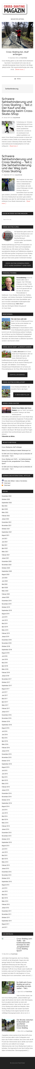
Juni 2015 (5, 774)
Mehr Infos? (19, 304)
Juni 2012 (5, 891)
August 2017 (5, 689)
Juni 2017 (5, 695)
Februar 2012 (6, 904)
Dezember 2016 (6, 715)
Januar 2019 (5, 636)
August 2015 (5, 767)
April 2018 (5, 666)
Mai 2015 (4, 777)
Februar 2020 (6, 594)
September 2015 (7, 764)
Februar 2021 (6, 555)
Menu (19, 79)
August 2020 (5, 574)
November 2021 (6, 525)
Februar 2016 (6, 747)
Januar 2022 (5, 519)
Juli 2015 (4, 770)
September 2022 (7, 502)
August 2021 (5, 535)
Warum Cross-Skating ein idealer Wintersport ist (16, 450)
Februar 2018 (6, 672)
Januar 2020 (5, 597)
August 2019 (5, 613)
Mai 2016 (4, 738)
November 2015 (6, 757)
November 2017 (6, 679)
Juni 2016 (5, 734)
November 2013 (6, 836)
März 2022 (5, 512)
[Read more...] (14, 146)
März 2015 (5, 783)
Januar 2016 (5, 751)
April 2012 (5, 898)
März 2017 (5, 705)
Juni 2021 (5, 542)
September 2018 (7, 649)
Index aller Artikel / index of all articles (15, 481)
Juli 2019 (4, 617)
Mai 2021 (4, 545)
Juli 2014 (4, 810)
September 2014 (7, 803)
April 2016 (5, 741)
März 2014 (5, 823)
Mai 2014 (4, 816)
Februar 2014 (6, 826)
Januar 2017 (5, 711)
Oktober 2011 (6, 917)
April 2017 (5, 702)
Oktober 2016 (6, 721)
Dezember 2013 (6, 832)
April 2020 (5, 587)
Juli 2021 (4, 538)
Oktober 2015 (6, 761)
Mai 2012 (4, 894)
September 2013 (7, 842)
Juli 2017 (4, 692)
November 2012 (6, 875)
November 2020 (6, 564)
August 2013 (5, 845)
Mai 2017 (4, 698)
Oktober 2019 (6, 607)
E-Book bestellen (22, 395)
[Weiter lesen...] (19, 69)
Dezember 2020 (6, 561)
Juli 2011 (4, 927)
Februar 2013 (6, 865)
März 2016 (5, 744)
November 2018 (6, 643)
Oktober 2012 (6, 878)
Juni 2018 (5, 659)
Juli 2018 (4, 656)
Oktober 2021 (6, 529)
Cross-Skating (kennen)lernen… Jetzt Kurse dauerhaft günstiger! (17, 264)
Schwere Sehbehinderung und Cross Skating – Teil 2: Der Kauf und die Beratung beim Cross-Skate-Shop (17, 106)
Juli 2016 (4, 731)
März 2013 (5, 862)
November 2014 (6, 796)
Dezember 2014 (6, 793)
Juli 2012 (4, 888)
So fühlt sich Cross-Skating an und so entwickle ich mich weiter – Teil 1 (24, 985)
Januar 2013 (5, 868)
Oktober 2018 (6, 646)
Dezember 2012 (6, 872)
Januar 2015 (5, 790)
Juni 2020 (5, 581)
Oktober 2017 (6, 682)
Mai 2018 (4, 662)
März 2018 (5, 669)
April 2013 (5, 859)
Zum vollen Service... (17, 375)
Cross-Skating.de (17, 9)
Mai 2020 (4, 584)
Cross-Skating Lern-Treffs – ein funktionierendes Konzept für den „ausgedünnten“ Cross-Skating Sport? (16, 461)
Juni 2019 (5, 620)
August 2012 (5, 885)
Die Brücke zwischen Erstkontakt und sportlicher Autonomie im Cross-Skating (25, 1024)
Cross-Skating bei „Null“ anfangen (17, 53)
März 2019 (5, 630)
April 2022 (5, 509)
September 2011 (7, 921)
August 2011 (5, 924)
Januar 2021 (5, 558)
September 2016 (7, 725)
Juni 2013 (5, 852)
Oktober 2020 (6, 568)
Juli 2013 (4, 849)
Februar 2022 (6, 515)
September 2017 (7, 685)
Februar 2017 (6, 708)
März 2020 (5, 591)
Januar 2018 (5, 676)
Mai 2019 (4, 623)
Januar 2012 (5, 908)
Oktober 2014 (6, 800)
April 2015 (5, 780)
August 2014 (5, 806)
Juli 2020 (4, 578)
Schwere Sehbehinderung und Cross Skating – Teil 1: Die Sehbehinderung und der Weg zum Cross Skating (17, 163)
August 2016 (5, 728)
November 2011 (6, 914)
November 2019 (6, 604)
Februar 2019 (6, 633)
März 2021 (5, 551)
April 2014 (5, 819)
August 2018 (5, 653)
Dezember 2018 (6, 640)
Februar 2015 (6, 787)
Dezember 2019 (6, 600)
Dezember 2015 (6, 754)
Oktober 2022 (6, 499)
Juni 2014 (5, 813)
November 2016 (6, 718)
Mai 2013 (4, 855)
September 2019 (7, 610)
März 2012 (5, 901)
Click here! (6, 483)
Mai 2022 (4, 506)
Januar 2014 (5, 829)
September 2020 (7, 571)
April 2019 (5, 627)
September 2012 (7, 881)
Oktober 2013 (6, 839)
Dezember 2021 (6, 522)
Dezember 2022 (6, 496)
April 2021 (5, 548)
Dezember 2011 (6, 911)
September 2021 (7, 532)
